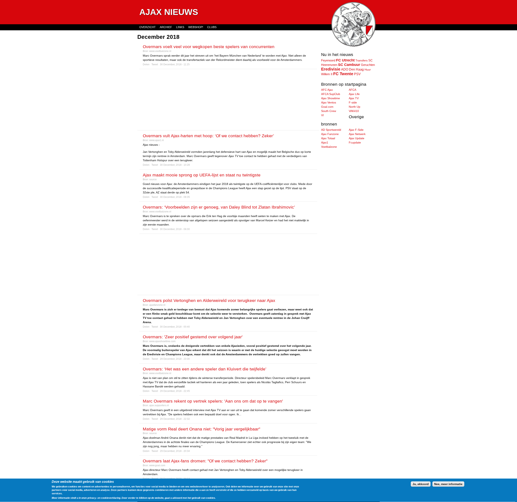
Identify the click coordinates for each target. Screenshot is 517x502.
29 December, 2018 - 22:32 (175, 419)
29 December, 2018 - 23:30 (175, 359)
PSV (357, 74)
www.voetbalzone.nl (160, 51)
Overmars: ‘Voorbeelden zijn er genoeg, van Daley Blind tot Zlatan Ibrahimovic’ (219, 207)
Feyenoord (328, 60)
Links (180, 27)
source (153, 179)
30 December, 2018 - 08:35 (175, 197)
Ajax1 (324, 142)
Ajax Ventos (328, 102)
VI (322, 115)
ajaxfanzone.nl (157, 305)
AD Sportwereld (331, 129)
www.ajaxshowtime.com (162, 341)
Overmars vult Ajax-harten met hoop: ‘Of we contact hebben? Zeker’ (208, 135)
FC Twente (343, 74)
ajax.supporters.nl (159, 405)
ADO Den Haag (352, 69)
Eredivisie (330, 69)
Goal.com (327, 106)
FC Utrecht (345, 60)
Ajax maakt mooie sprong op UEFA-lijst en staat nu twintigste (202, 175)
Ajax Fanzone (330, 134)
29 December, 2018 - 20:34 (175, 451)
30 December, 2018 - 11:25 (175, 64)
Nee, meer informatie (448, 484)
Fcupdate (355, 142)
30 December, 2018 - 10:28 (175, 165)
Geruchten (368, 64)
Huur (368, 69)
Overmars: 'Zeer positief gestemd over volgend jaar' (193, 336)
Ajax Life (354, 94)
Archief (166, 27)
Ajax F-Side (356, 129)
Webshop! (195, 27)
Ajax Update (356, 138)
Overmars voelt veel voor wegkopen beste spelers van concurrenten (208, 46)
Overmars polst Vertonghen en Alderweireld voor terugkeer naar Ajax (209, 300)
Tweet (154, 64)
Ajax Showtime (330, 98)
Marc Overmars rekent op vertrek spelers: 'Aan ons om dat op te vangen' (213, 401)
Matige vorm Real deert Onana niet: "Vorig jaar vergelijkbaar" (201, 429)
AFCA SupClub (330, 94)
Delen (146, 64)
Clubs (211, 27)
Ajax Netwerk (357, 134)
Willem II (326, 74)
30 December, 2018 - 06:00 (175, 229)
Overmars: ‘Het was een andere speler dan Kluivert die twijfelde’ (204, 369)
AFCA (352, 89)
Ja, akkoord (421, 484)
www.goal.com (157, 465)
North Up (354, 106)
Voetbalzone (329, 146)
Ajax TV (354, 98)
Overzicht (147, 27)
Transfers (361, 60)
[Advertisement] (228, 99)
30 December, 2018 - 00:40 (175, 327)
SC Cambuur (349, 65)
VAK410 (354, 111)
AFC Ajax (327, 89)
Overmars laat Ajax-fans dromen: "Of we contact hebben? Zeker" (205, 461)
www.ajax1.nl (156, 140)
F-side (353, 102)
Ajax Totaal (328, 138)
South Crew (328, 111)
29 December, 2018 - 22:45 (175, 391)
